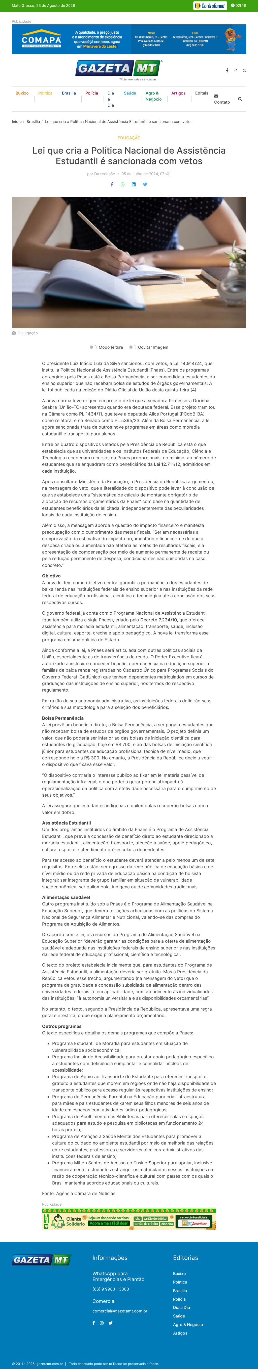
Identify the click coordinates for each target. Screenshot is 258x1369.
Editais (201, 93)
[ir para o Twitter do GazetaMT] (244, 70)
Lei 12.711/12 (167, 464)
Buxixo (22, 93)
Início (17, 121)
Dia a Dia (111, 99)
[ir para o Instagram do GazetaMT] (235, 70)
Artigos (178, 93)
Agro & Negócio (154, 96)
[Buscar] (240, 99)
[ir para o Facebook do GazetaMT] (227, 70)
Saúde (130, 93)
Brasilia (69, 93)
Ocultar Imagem (153, 347)
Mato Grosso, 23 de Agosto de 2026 (43, 5)
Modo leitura (111, 347)
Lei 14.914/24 (187, 363)
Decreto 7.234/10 (158, 619)
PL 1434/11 (90, 414)
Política (45, 93)
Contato (222, 102)
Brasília (33, 121)
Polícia (91, 93)
